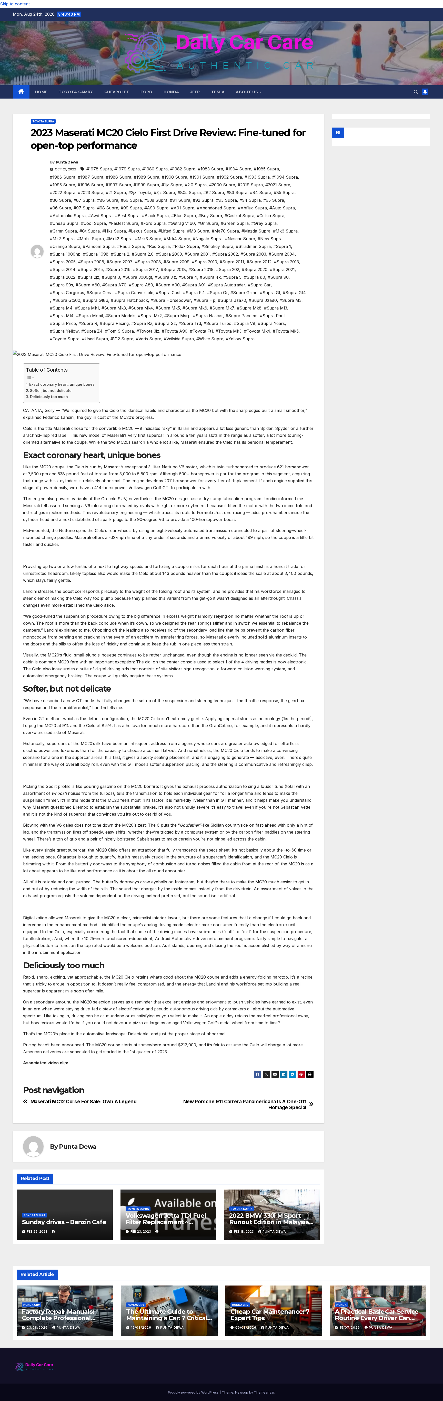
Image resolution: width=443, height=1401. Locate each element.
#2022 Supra (62, 192)
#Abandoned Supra (216, 207)
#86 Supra (60, 200)
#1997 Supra (118, 184)
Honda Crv (31, 1304)
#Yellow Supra (240, 338)
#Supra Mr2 (150, 315)
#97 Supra (84, 207)
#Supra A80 (141, 284)
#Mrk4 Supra (177, 238)
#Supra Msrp (177, 315)
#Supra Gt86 (95, 300)
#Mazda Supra (255, 231)
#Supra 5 (232, 277)
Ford (146, 92)
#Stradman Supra (253, 246)
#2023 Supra (90, 192)
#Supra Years (271, 323)
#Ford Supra (153, 223)
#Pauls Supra (130, 246)
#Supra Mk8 (249, 308)
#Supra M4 (61, 308)
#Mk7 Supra (62, 238)
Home (41, 92)
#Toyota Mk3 (228, 331)
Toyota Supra (43, 121)
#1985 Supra (266, 168)
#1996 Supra (90, 184)
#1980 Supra (155, 168)
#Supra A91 (194, 284)
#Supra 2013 (286, 261)
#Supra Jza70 (232, 300)
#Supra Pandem (241, 315)
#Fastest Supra (123, 223)
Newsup (241, 1392)
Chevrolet (116, 92)
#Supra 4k (210, 277)
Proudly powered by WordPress (194, 1392)
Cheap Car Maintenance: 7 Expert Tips (269, 1315)
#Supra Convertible (134, 292)
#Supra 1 (282, 246)
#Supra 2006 (91, 261)
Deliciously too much (49, 396)
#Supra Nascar (208, 315)
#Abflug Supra (252, 207)
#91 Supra (180, 200)
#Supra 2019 (201, 269)
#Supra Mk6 (195, 308)
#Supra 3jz (165, 277)
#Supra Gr (217, 292)
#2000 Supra (222, 184)
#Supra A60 (88, 284)
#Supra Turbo (217, 323)
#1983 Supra (210, 168)
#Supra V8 (244, 323)
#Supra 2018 (173, 269)
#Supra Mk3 (114, 308)
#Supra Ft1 (194, 292)
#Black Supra (155, 215)
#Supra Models (120, 315)
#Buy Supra (210, 215)
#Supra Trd (189, 323)
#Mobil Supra (90, 238)
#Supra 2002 (225, 254)
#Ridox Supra (185, 246)
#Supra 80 (254, 277)
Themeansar (264, 1392)
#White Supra (209, 338)
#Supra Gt (270, 292)
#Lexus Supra (142, 231)
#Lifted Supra (171, 231)
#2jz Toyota (139, 192)
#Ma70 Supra (225, 231)
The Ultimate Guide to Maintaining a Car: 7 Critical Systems (166, 1318)
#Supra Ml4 (62, 315)
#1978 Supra (99, 168)
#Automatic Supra (68, 215)
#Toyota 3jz (147, 331)
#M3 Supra (198, 231)
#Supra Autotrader (226, 284)
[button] (416, 91)
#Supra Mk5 (168, 308)
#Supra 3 (111, 277)
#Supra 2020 (254, 269)
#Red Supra (158, 246)
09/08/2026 (246, 1327)
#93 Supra (226, 200)
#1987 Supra (90, 177)
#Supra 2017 (145, 269)
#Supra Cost (168, 292)
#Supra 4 (187, 277)
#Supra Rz (141, 323)
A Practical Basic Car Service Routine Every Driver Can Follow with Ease (376, 1318)
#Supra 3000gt (137, 277)
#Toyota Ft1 (201, 331)
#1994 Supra (285, 177)
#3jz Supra (164, 192)
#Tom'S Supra (119, 331)
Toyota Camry (76, 92)
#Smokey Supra (217, 246)
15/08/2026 (141, 1327)
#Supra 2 (120, 254)
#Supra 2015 (90, 269)
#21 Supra (116, 192)
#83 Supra (237, 192)
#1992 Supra (229, 177)
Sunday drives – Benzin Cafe (64, 1222)
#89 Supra (131, 200)
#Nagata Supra (208, 238)
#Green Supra (235, 223)
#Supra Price (63, 323)
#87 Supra (84, 200)
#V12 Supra (121, 338)
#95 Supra (273, 200)
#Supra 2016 (117, 269)
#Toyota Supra (64, 338)
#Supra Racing (114, 323)
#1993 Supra (257, 177)
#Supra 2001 (197, 254)
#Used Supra (95, 338)
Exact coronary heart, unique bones (62, 384)
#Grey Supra (264, 223)
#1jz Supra (172, 184)
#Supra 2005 (63, 261)
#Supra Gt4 (294, 292)
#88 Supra (107, 200)
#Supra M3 (290, 300)
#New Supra (270, 238)
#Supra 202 (227, 269)
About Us (247, 92)
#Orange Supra (65, 246)
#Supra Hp (204, 300)
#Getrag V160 (181, 223)
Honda (171, 92)
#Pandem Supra (99, 246)
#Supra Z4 (92, 331)
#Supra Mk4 (140, 308)
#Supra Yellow (64, 331)
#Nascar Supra (240, 238)
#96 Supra (60, 207)
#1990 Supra (174, 177)
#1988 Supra (118, 177)
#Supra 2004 (282, 254)
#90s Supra (155, 200)
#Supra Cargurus (67, 292)
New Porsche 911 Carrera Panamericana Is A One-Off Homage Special (244, 1104)
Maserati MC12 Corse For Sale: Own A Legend (84, 1102)
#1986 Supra (62, 177)
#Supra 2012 (259, 261)
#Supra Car (259, 284)
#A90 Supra (156, 207)
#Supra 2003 (253, 254)
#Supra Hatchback (129, 300)
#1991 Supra (202, 177)
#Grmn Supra (63, 231)
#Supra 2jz (88, 277)
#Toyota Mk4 (257, 331)
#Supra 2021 (282, 269)
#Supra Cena (100, 292)
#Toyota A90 (174, 331)
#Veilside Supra (179, 338)
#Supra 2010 (204, 261)
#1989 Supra (146, 177)
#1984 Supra (238, 168)
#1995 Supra (62, 184)
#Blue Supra (183, 215)
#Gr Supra (207, 223)
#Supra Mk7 (222, 308)
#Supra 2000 (169, 254)
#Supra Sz (165, 323)
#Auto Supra (282, 207)
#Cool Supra (93, 223)
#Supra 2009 (176, 261)
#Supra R (87, 323)
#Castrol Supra (239, 215)
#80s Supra (189, 192)
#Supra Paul (272, 315)
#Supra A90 (168, 284)
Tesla (218, 92)
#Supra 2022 (62, 277)
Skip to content (15, 3)
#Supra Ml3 (275, 308)
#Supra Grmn (243, 292)
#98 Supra (107, 207)
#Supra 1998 (95, 254)
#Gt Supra (89, 231)
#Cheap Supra (64, 223)
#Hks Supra (114, 231)
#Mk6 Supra (285, 231)
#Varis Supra (148, 338)
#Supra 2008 (148, 261)
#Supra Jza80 (263, 300)
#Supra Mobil (89, 315)
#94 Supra (250, 200)
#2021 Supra (277, 184)
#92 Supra (203, 200)
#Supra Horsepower (170, 300)
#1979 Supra (127, 168)
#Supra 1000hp (65, 254)
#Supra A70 (114, 284)
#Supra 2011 (232, 261)
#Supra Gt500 (66, 300)
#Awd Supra (100, 215)
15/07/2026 (350, 1327)
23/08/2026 (38, 1327)
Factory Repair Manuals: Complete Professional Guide (58, 1318)
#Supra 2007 (120, 261)
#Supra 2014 (62, 269)
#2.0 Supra (196, 184)
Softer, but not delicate (51, 390)
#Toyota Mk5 (286, 331)
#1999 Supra (146, 184)
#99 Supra (131, 207)
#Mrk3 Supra (148, 238)
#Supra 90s (61, 284)
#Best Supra (127, 215)
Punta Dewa (67, 162)
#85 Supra (284, 192)
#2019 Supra (250, 184)
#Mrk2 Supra (119, 238)
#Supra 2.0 (143, 254)
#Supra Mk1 (87, 308)
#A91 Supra (182, 207)
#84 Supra (260, 192)
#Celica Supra (270, 215)
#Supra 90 (278, 277)
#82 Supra (213, 192)
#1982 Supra (182, 168)
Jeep (195, 92)
